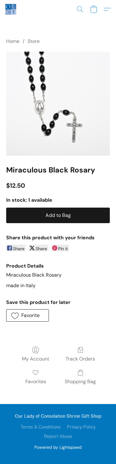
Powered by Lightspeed (58, 447)
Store (34, 41)
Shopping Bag (80, 381)
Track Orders (80, 359)
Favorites (35, 381)
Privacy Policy (81, 427)
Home (12, 41)
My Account (35, 359)
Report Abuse (58, 436)
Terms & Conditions (40, 427)
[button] (11, 9)
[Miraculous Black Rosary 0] (58, 104)
